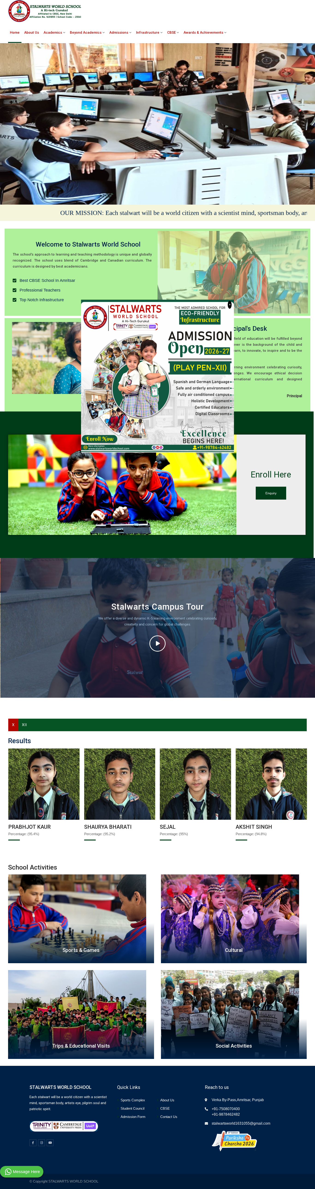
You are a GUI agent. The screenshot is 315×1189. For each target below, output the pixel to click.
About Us (31, 32)
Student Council (132, 1108)
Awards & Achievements (203, 32)
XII (24, 724)
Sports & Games (81, 950)
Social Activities (234, 1046)
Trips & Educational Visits (81, 1046)
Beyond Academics (85, 32)
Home (15, 32)
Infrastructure (147, 32)
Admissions (118, 32)
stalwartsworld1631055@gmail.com (241, 1123)
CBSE (171, 32)
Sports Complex (133, 1100)
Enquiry (270, 493)
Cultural (234, 950)
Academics (53, 32)
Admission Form (133, 1117)
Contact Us (168, 1117)
